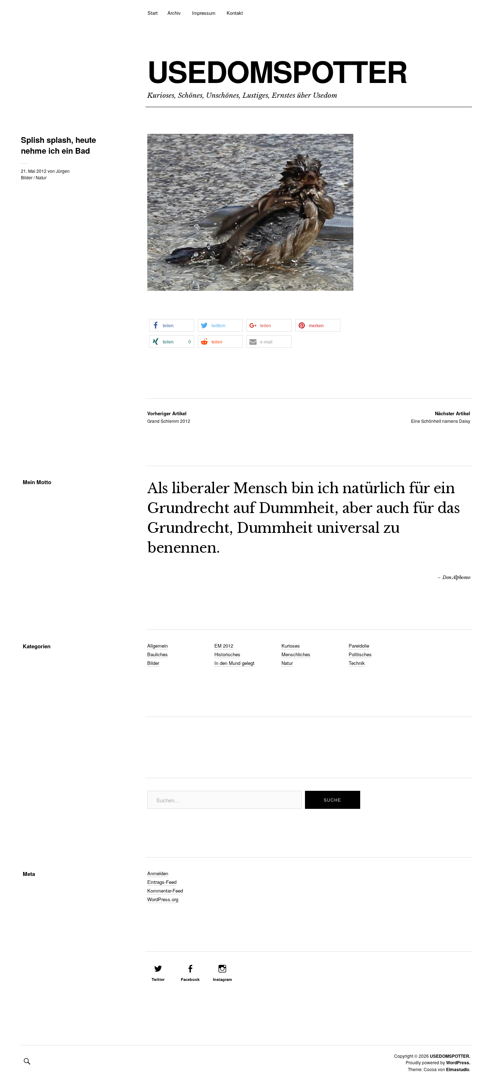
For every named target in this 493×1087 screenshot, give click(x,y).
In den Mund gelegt (234, 662)
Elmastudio (457, 1069)
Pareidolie (359, 645)
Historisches (227, 654)
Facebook (190, 979)
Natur (41, 177)
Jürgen (63, 171)
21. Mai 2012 (34, 171)
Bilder (26, 177)
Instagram (222, 979)
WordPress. (458, 1062)
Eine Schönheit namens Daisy (440, 417)
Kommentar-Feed (165, 890)
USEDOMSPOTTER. (450, 1056)
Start (153, 12)
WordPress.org (162, 899)
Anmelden (157, 873)
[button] (171, 325)
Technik (357, 662)
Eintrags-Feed (161, 881)
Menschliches (296, 654)
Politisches (360, 654)
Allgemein (157, 645)
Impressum (203, 12)
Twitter (158, 979)
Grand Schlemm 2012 (168, 417)
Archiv (174, 12)
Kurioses (291, 645)
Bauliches (157, 654)
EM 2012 (223, 645)
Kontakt (235, 12)
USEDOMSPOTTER (277, 71)
